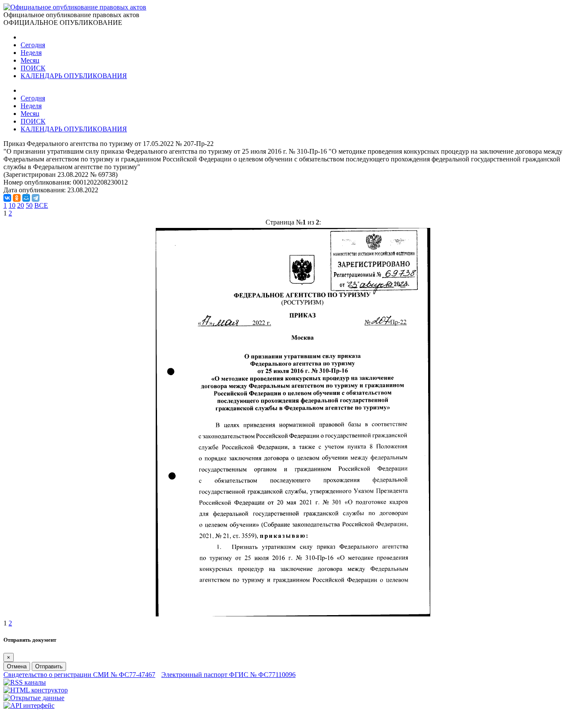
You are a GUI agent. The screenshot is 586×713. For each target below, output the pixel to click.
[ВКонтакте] (7, 198)
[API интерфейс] (28, 705)
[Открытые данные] (33, 697)
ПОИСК (33, 68)
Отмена (17, 666)
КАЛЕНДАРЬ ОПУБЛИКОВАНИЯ (74, 75)
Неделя (31, 52)
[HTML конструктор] (35, 690)
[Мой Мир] (26, 198)
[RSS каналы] (24, 682)
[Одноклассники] (17, 198)
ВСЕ (41, 205)
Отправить (49, 666)
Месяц (30, 60)
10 (12, 205)
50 (29, 205)
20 (20, 205)
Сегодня (33, 45)
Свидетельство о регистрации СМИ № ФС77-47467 (79, 674)
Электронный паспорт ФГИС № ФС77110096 (228, 674)
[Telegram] (35, 198)
